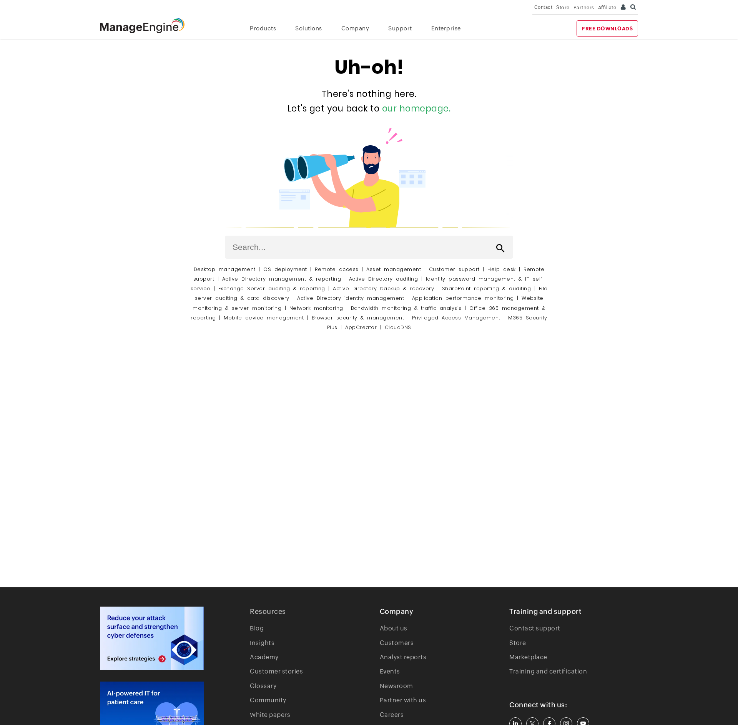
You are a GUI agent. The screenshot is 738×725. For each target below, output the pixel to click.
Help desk (501, 269)
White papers (270, 714)
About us (393, 628)
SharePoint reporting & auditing (486, 288)
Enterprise (446, 28)
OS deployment (285, 269)
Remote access (337, 269)
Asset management (393, 269)
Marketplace (528, 657)
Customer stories (276, 671)
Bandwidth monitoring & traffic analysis (406, 308)
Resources (268, 611)
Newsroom (396, 686)
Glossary (263, 686)
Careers (392, 714)
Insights (262, 643)
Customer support (454, 269)
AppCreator (361, 327)
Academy (264, 657)
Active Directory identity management (350, 298)
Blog (257, 628)
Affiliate (607, 7)
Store (563, 7)
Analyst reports (403, 657)
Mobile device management (264, 317)
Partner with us (403, 700)
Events (390, 671)
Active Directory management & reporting (283, 279)
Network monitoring (316, 308)
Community (268, 700)
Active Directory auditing (383, 279)
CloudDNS (398, 327)
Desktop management (225, 269)
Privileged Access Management (456, 317)
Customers (397, 643)
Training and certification (548, 671)
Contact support (534, 628)
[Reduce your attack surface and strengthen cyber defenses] (152, 638)
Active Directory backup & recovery (383, 288)
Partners (583, 7)
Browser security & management (358, 317)
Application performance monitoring (463, 298)
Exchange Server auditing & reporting (273, 288)
